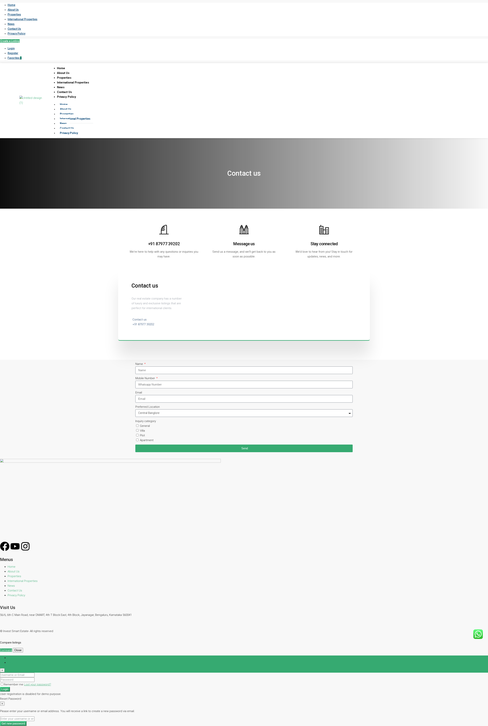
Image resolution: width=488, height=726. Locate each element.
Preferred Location (147, 407)
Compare (6, 650)
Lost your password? (37, 684)
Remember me (14, 684)
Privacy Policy (16, 33)
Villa (142, 430)
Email (138, 392)
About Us (13, 9)
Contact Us (14, 28)
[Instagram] (25, 546)
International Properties (22, 19)
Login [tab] (11, 657)
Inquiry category (145, 421)
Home (11, 4)
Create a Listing (9, 40)
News (11, 24)
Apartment (146, 440)
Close (18, 650)
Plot (142, 435)
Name (139, 364)
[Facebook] (5, 546)
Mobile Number (145, 378)
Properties (14, 14)
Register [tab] (13, 662)
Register (13, 53)
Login (11, 48)
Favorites (15, 57)
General (145, 426)
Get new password (13, 723)
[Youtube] (15, 546)
